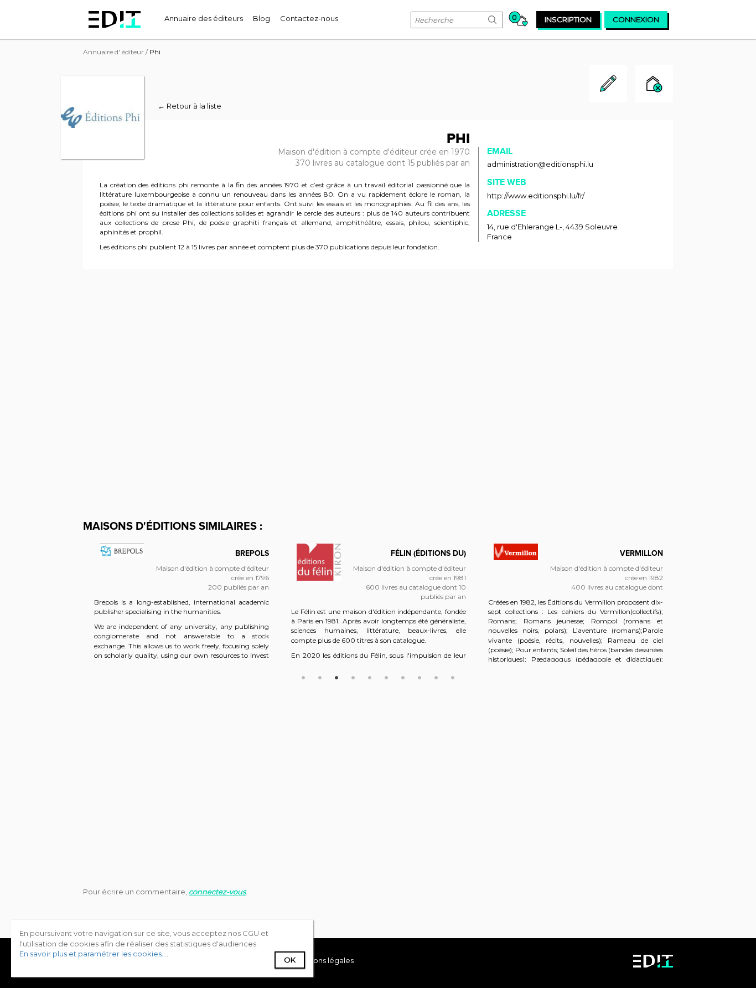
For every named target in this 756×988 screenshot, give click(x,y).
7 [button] (402, 676)
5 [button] (369, 676)
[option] (181, 608)
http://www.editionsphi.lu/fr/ (535, 195)
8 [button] (419, 676)
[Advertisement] (378, 360)
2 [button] (319, 676)
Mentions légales (323, 960)
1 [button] (303, 676)
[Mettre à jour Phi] (608, 99)
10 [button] (452, 676)
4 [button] (353, 676)
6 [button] (386, 676)
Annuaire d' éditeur (113, 52)
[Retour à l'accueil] (115, 19)
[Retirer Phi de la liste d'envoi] (654, 85)
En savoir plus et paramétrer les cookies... (93, 953)
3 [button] (336, 676)
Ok (290, 959)
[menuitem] (203, 18)
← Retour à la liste (189, 105)
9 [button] (436, 676)
